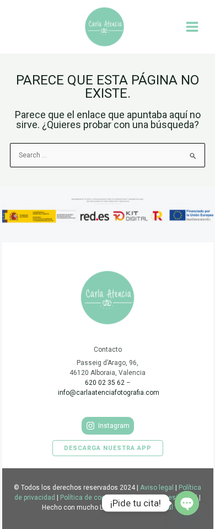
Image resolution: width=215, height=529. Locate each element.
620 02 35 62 (105, 383)
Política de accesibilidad (160, 497)
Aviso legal (157, 487)
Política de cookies (89, 497)
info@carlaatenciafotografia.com (108, 392)
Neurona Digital (149, 507)
